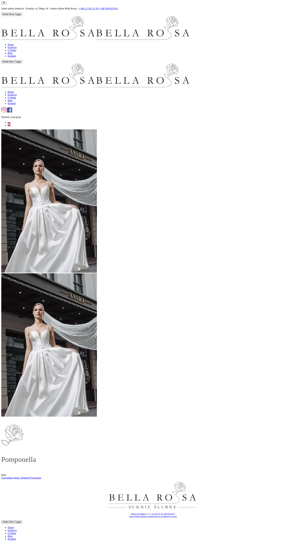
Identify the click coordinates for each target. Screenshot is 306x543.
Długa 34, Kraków (139, 514)
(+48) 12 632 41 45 (88, 8)
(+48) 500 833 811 (108, 8)
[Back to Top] (4, 3)
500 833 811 (169, 514)
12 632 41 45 (157, 514)
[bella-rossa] (95, 39)
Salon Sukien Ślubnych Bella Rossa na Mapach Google (153, 516)
